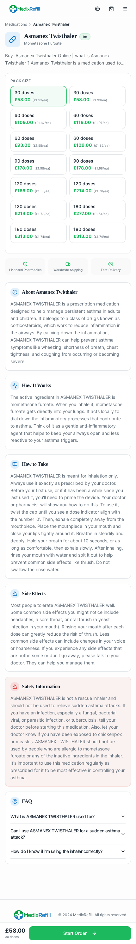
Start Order (75, 933)
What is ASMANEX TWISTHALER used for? (52, 816)
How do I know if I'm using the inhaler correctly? (56, 851)
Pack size (20, 80)
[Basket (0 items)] (111, 9)
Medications (16, 24)
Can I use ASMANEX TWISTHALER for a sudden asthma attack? (65, 834)
